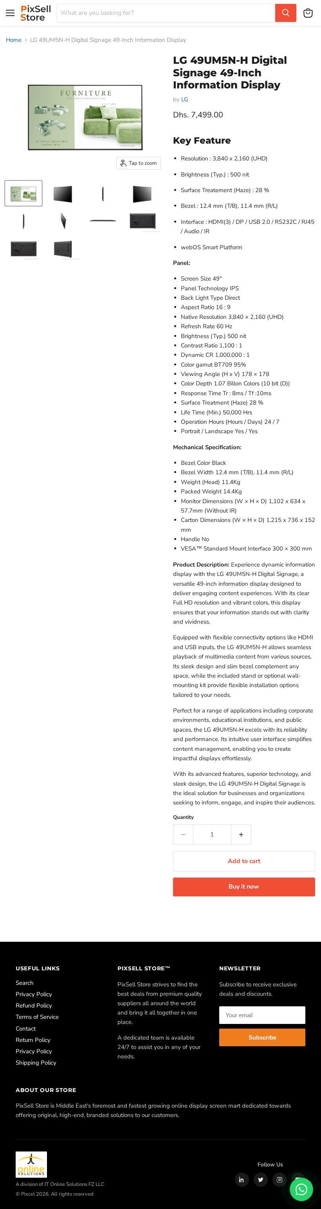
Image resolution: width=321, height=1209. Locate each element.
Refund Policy (34, 1005)
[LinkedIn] (242, 1180)
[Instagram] (279, 1180)
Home (14, 40)
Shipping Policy (36, 1063)
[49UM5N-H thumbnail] (23, 193)
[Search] (285, 13)
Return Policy (33, 1040)
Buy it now (244, 886)
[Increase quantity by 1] (241, 834)
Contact (26, 1029)
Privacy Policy (34, 994)
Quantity (183, 817)
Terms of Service (37, 1017)
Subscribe (262, 1037)
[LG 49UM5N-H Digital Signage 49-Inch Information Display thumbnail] (62, 193)
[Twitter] (261, 1180)
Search (25, 983)
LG (184, 99)
